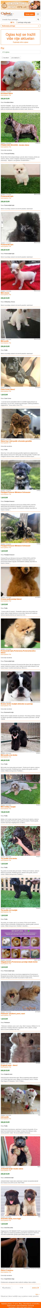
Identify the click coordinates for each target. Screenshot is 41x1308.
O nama (15, 1304)
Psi (10, 95)
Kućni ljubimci (4, 95)
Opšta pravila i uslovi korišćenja (17, 1306)
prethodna (7, 1288)
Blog (20, 1304)
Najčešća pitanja (6, 1304)
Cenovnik (31, 1306)
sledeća (34, 1288)
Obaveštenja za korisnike (31, 1304)
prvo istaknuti (15, 58)
